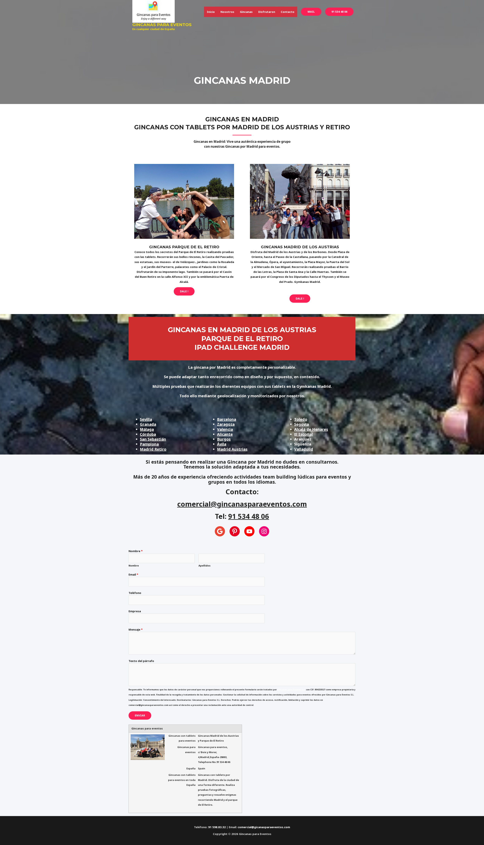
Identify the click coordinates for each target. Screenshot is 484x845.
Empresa (135, 611)
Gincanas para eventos (162, 24)
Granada (148, 424)
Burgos (224, 439)
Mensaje (136, 629)
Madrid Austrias (232, 449)
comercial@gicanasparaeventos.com (264, 827)
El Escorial (303, 434)
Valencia (225, 429)
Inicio (211, 12)
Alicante (225, 434)
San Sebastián (153, 439)
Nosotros (227, 12)
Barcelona (226, 419)
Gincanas (246, 12)
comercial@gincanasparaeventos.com (242, 504)
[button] (311, 12)
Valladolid (303, 449)
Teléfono (135, 593)
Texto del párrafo (141, 661)
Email (133, 574)
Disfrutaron (266, 12)
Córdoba (148, 434)
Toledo (300, 419)
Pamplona (149, 444)
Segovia (301, 424)
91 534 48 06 (339, 11)
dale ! (184, 291)
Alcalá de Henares (311, 429)
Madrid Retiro (153, 449)
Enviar (140, 715)
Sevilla (146, 419)
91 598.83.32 (217, 827)
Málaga (147, 429)
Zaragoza (226, 424)
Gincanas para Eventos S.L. (291, 689)
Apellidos (204, 565)
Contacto (287, 12)
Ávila (221, 444)
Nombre (136, 551)
